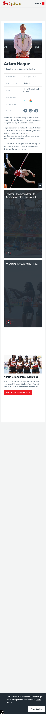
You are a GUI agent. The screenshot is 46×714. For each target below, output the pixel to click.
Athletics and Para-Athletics (18, 392)
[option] (23, 170)
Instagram (31, 110)
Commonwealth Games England (11, 3)
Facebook (25, 110)
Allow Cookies (36, 709)
